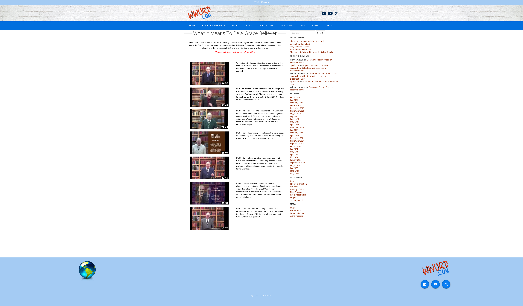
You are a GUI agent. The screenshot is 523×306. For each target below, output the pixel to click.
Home (191, 25)
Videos (249, 25)
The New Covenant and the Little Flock (307, 41)
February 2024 (296, 132)
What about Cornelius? (300, 44)
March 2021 (295, 157)
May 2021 (294, 151)
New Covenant (296, 192)
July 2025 (294, 116)
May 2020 (294, 173)
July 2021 (294, 149)
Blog (235, 25)
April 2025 (294, 124)
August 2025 (295, 113)
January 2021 (296, 160)
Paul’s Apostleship (298, 194)
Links (302, 25)
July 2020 (294, 168)
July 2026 (294, 100)
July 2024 (294, 130)
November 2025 (297, 111)
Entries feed (295, 210)
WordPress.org (296, 216)
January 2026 (296, 105)
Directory (286, 25)
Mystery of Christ (297, 189)
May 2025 (294, 121)
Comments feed (297, 213)
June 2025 (294, 119)
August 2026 (295, 97)
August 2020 (295, 165)
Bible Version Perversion (300, 49)
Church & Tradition (298, 184)
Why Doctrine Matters (300, 46)
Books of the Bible (213, 25)
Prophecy (294, 197)
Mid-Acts (294, 186)
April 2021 (294, 154)
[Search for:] (302, 33)
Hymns (316, 25)
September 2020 (297, 162)
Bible (292, 181)
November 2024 (297, 127)
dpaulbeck (294, 65)
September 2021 (297, 143)
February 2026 (296, 102)
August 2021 (295, 146)
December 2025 (297, 108)
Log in (293, 207)
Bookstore (266, 25)
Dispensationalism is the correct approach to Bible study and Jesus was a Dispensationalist (310, 68)
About (331, 25)
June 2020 (294, 170)
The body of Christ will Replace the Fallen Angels (311, 52)
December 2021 (297, 138)
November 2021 (297, 141)
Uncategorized (296, 200)
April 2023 (294, 135)
